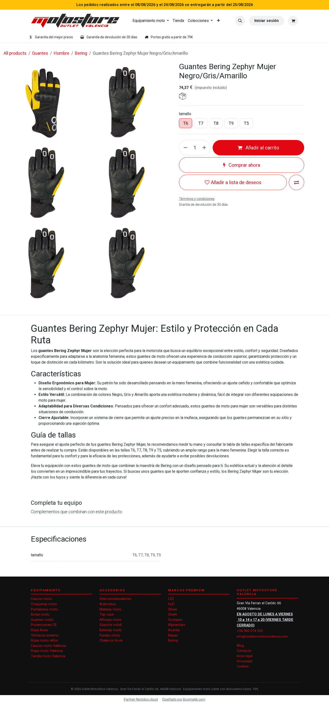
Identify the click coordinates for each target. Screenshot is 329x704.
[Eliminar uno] (184, 147)
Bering (81, 53)
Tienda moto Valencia (48, 656)
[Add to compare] (296, 182)
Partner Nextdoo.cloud (141, 699)
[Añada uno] (205, 147)
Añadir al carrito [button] (261, 148)
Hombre (61, 53)
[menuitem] (151, 21)
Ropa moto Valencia (47, 651)
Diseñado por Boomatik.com (183, 699)
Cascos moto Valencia (48, 646)
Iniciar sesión (266, 20)
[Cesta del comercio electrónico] (293, 21)
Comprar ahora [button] (243, 165)
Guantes (40, 53)
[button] (240, 21)
